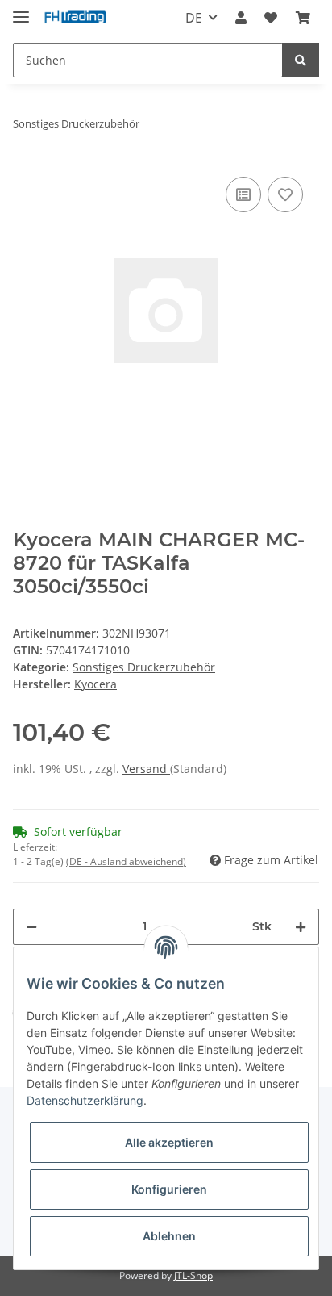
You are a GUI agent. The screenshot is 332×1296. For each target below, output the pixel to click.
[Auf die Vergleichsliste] (243, 194)
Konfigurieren (169, 1189)
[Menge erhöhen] (300, 926)
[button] (240, 18)
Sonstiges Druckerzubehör (144, 667)
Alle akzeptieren (169, 1142)
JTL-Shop (193, 1275)
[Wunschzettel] (270, 18)
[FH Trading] (76, 18)
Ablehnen (169, 1236)
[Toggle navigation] (21, 10)
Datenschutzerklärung (85, 1100)
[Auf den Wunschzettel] (285, 194)
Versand (146, 768)
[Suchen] (300, 60)
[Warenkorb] (303, 18)
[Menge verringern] (31, 926)
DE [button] (193, 18)
